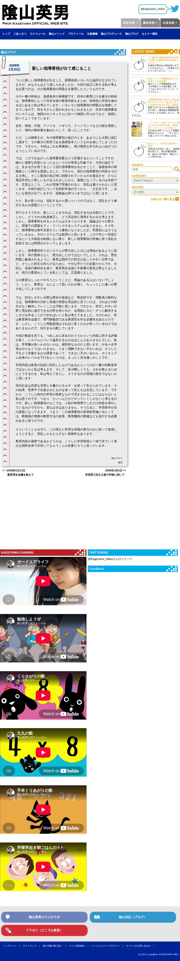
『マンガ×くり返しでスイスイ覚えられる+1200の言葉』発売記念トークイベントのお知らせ (164, 125)
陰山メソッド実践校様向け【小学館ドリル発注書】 (163, 79)
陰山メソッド (57, 33)
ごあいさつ (20, 33)
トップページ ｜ (13, 946)
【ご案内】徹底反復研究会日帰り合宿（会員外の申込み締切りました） (163, 60)
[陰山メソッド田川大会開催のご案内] (139, 150)
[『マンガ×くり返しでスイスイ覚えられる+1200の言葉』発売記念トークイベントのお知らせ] (139, 129)
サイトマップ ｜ (33, 946)
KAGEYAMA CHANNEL (17, 552)
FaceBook (96, 568)
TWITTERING (98, 552)
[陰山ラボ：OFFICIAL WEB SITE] (35, 23)
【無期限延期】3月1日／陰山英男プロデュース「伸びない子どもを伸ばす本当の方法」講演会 (163, 102)
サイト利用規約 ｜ (80, 946)
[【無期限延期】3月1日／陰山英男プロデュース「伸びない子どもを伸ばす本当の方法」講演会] (139, 106)
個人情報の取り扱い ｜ (56, 946)
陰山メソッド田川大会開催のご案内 (163, 144)
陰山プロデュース (111, 33)
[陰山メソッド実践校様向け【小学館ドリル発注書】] (139, 85)
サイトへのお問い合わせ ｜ (141, 946)
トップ (6, 33)
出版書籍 (92, 33)
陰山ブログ (132, 33)
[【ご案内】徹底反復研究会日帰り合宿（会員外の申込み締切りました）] (139, 64)
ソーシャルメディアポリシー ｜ (108, 946)
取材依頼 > (130, 22)
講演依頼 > (150, 22)
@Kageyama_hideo (153, 9)
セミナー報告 (150, 33)
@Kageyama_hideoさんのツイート (110, 559)
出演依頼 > (170, 22)
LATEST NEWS (143, 51)
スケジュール (38, 33)
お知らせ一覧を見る (164, 199)
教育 (120, 462)
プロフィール (76, 33)
